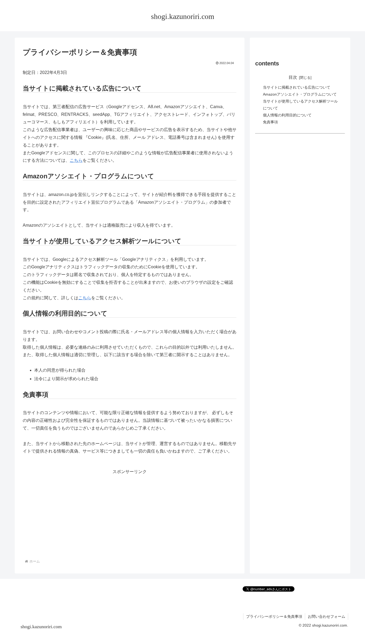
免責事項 (270, 122)
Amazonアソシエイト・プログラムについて (300, 94)
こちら (76, 160)
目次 (293, 77)
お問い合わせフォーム (326, 616)
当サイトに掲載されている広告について (296, 87)
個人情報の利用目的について (287, 115)
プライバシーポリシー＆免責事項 (274, 616)
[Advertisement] (129, 513)
